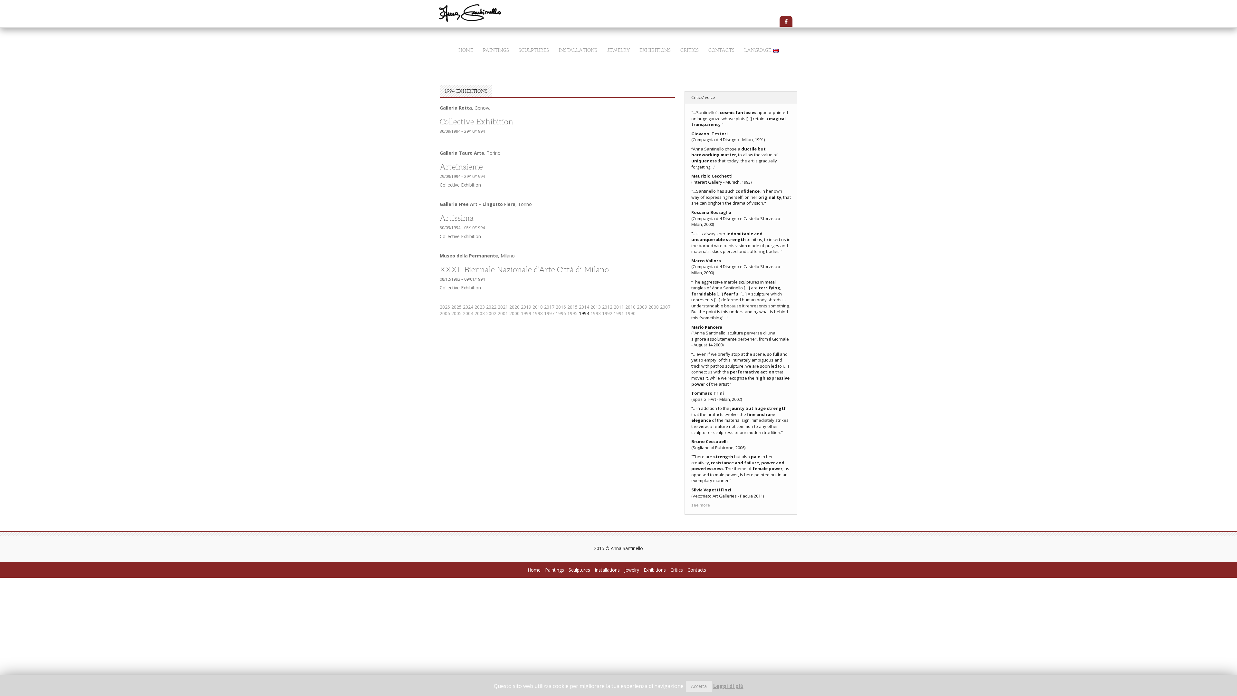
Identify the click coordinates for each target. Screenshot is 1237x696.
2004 (468, 313)
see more (700, 505)
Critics (689, 50)
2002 (491, 313)
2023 (480, 307)
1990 (630, 313)
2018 (537, 307)
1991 (619, 313)
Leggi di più (728, 686)
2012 (607, 307)
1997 (549, 313)
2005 (456, 313)
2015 (572, 307)
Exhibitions (655, 50)
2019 (526, 307)
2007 (665, 307)
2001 (503, 313)
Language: (758, 50)
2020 (514, 307)
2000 (514, 313)
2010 (630, 307)
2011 (619, 307)
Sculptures (534, 50)
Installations (578, 50)
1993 (595, 313)
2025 (456, 307)
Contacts (721, 50)
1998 (537, 313)
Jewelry (618, 50)
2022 (491, 307)
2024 (468, 307)
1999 (526, 313)
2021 (503, 307)
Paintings (496, 50)
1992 (607, 313)
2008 (653, 307)
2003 (480, 313)
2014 (584, 307)
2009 (642, 307)
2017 (549, 307)
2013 (595, 307)
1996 (561, 313)
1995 (572, 313)
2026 (445, 307)
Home (465, 50)
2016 (561, 307)
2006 (445, 313)
